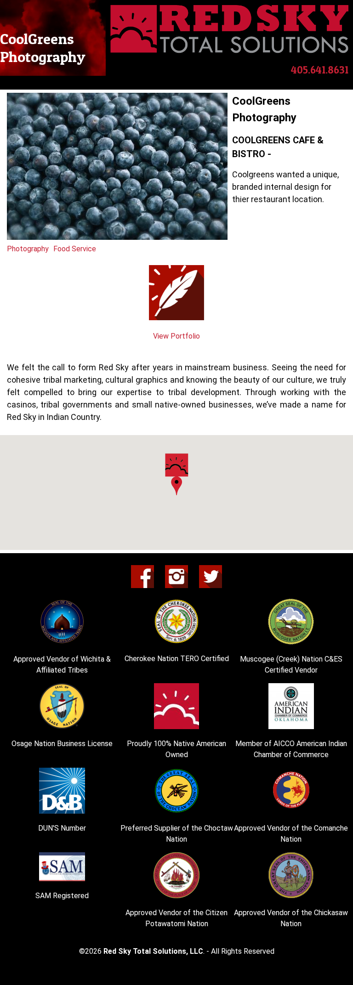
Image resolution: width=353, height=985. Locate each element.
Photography (28, 248)
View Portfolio (176, 336)
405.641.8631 (319, 69)
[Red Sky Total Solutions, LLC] (229, 50)
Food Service (74, 248)
